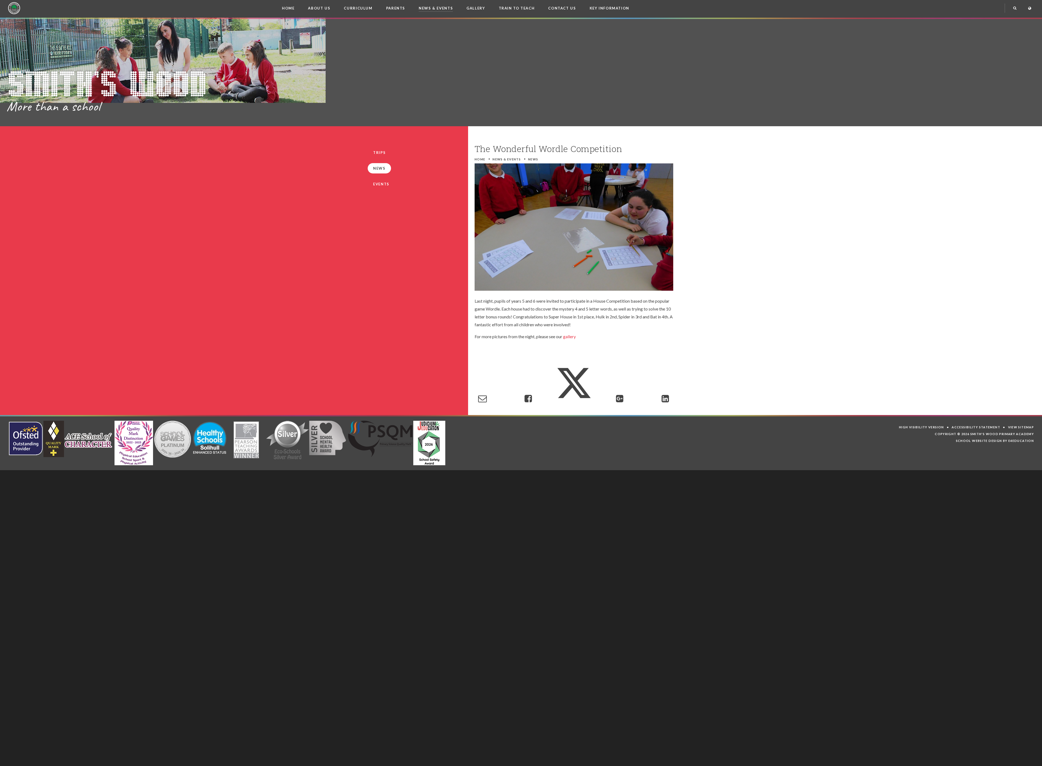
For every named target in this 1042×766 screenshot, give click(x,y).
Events (381, 184)
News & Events (507, 159)
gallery (569, 336)
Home (480, 159)
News (533, 159)
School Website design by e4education (995, 440)
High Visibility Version (921, 427)
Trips (379, 152)
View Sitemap (1021, 427)
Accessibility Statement (976, 427)
